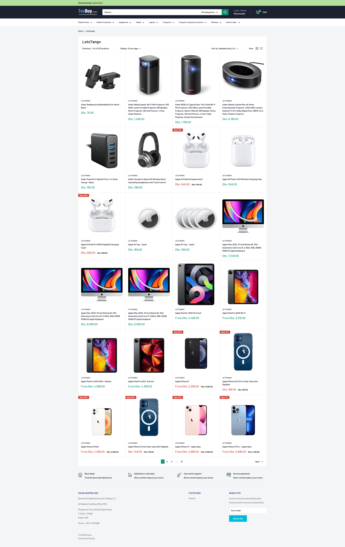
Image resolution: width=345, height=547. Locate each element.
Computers (167, 22)
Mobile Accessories (104, 22)
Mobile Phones (83, 22)
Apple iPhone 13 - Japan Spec (188, 446)
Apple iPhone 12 (182, 381)
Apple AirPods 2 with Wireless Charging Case (242, 179)
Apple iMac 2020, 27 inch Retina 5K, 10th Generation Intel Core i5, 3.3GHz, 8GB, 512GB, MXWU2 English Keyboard (100, 316)
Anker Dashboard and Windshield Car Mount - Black (100, 106)
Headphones (123, 22)
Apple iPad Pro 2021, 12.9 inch (141, 381)
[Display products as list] (261, 48)
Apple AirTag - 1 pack (137, 244)
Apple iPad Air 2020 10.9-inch (188, 313)
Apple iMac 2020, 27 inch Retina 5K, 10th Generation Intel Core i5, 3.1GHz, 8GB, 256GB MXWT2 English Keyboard (241, 247)
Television (214, 22)
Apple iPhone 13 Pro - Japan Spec (237, 446)
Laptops (152, 22)
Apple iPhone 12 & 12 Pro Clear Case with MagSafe (240, 383)
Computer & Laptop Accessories (191, 22)
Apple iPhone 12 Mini (90, 446)
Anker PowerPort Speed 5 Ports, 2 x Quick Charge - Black (99, 180)
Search (192, 498)
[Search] (225, 12)
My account (239, 13)
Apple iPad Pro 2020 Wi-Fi (233, 313)
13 (182, 461)
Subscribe (238, 518)
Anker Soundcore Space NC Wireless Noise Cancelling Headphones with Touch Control (147, 180)
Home (80, 31)
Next (257, 461)
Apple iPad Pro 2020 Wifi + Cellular (96, 381)
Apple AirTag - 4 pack (184, 244)
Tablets (138, 22)
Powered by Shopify (86, 538)
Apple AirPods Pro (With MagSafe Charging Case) (100, 246)
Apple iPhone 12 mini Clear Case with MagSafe (148, 446)
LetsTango (90, 31)
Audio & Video (231, 22)
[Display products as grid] (257, 48)
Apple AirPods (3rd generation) (189, 179)
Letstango (85, 101)
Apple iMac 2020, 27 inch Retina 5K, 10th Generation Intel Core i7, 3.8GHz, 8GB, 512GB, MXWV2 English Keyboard (147, 316)
